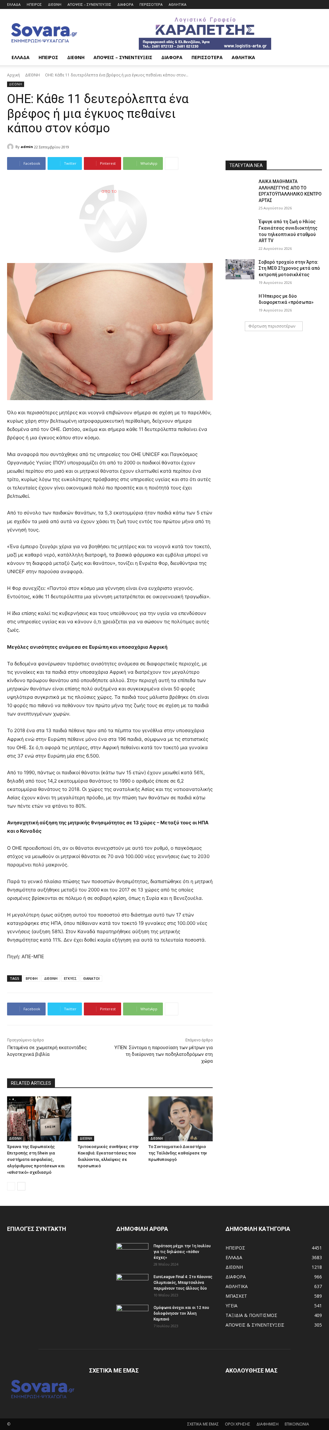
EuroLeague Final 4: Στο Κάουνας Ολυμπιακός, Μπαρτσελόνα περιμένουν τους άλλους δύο (183, 1283)
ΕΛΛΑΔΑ (14, 4)
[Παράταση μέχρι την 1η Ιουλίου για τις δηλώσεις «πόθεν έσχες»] (132, 1254)
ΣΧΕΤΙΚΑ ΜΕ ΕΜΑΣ (203, 1424)
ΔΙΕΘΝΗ (54, 4)
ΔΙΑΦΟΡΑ (125, 4)
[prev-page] (11, 1186)
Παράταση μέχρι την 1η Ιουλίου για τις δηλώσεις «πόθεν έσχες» (182, 1252)
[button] (314, 58)
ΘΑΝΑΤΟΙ (91, 978)
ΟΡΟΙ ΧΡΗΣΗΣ (237, 1424)
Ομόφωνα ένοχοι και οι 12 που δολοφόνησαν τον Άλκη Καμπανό (181, 1313)
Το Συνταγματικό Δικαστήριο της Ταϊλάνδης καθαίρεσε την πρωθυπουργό (177, 1153)
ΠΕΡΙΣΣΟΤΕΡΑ (151, 4)
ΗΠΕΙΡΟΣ (34, 4)
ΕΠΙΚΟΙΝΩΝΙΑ (297, 1424)
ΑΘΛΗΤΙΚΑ (177, 4)
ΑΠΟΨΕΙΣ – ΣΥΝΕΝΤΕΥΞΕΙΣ (89, 4)
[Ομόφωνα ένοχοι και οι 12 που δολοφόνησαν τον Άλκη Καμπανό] (132, 1316)
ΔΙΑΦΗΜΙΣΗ (267, 1424)
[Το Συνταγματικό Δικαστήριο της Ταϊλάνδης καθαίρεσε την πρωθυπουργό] (180, 1118)
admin (27, 146)
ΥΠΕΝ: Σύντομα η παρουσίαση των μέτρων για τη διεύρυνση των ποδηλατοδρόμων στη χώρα (163, 1054)
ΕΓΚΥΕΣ (70, 978)
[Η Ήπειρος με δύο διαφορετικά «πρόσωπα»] (240, 303)
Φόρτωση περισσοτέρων (271, 326)
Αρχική (13, 75)
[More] (171, 163)
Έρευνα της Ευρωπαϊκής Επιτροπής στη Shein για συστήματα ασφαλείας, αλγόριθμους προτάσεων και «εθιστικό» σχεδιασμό (36, 1159)
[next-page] (21, 1186)
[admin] (11, 147)
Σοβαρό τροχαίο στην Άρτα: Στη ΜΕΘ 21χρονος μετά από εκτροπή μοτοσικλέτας (289, 268)
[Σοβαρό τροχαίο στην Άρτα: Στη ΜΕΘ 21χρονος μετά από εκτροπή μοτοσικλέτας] (240, 269)
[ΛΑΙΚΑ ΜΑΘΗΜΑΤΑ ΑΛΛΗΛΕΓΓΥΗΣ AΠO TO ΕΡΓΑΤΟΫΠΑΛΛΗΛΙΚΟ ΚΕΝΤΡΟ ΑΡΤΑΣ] (240, 189)
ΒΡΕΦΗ (32, 978)
